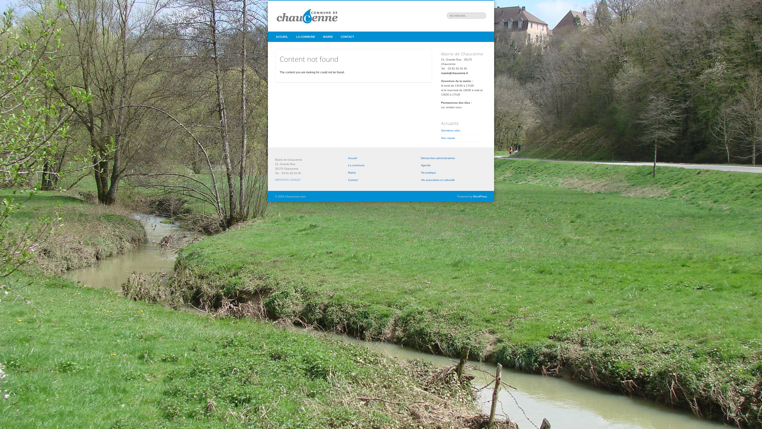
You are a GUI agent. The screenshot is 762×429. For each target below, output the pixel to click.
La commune (305, 36)
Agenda (426, 165)
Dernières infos (450, 130)
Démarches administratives (438, 158)
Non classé (448, 138)
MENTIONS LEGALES (288, 180)
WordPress (480, 196)
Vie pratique (428, 172)
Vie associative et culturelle (438, 180)
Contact (347, 36)
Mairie (328, 36)
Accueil (282, 36)
